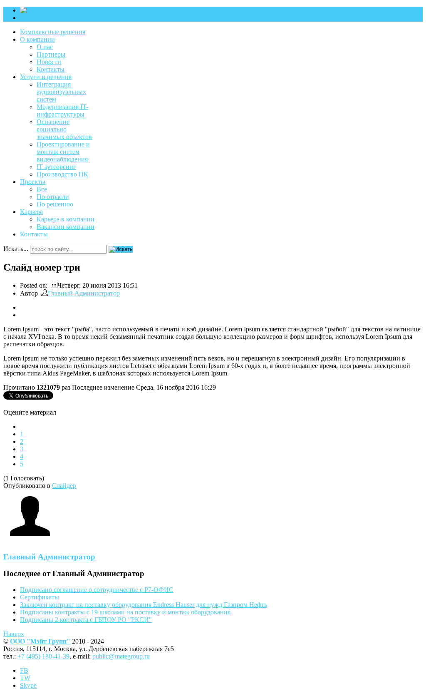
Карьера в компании (65, 219)
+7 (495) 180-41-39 (43, 656)
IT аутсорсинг (56, 166)
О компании (37, 39)
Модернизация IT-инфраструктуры (62, 110)
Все (42, 189)
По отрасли (53, 196)
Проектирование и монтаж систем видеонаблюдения (63, 152)
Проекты (32, 181)
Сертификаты (39, 597)
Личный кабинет (44, 17)
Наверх (13, 633)
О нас (45, 46)
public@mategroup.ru (121, 656)
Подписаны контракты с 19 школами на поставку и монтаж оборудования (125, 612)
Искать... (15, 248)
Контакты (50, 69)
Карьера (31, 211)
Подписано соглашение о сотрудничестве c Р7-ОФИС (96, 589)
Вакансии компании (65, 226)
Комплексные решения (52, 31)
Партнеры (51, 54)
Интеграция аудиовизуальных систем (61, 92)
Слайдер (64, 485)
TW (25, 677)
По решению (55, 204)
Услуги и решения (46, 76)
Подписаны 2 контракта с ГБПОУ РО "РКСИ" (86, 619)
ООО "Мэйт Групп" (40, 641)
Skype (28, 685)
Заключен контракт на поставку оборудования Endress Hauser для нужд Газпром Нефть (143, 604)
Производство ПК (62, 174)
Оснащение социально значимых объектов (64, 129)
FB (24, 670)
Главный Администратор (84, 293)
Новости (49, 61)
